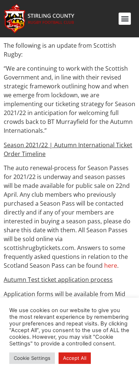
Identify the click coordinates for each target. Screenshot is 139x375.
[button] (125, 19)
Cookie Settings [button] (32, 358)
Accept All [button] (74, 358)
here (110, 265)
